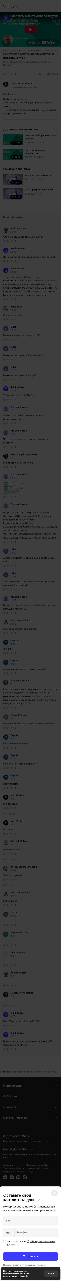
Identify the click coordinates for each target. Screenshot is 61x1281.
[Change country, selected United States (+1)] (9, 1232)
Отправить (30, 1256)
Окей (51, 1274)
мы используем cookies (14, 1276)
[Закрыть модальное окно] (54, 1193)
